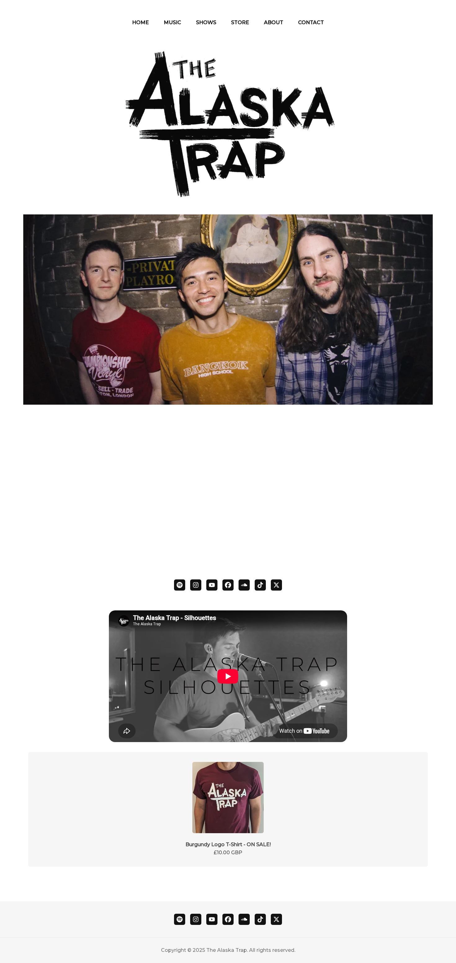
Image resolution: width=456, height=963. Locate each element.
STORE (240, 22)
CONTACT (311, 22)
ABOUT (273, 22)
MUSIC (172, 22)
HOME (140, 22)
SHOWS (206, 22)
